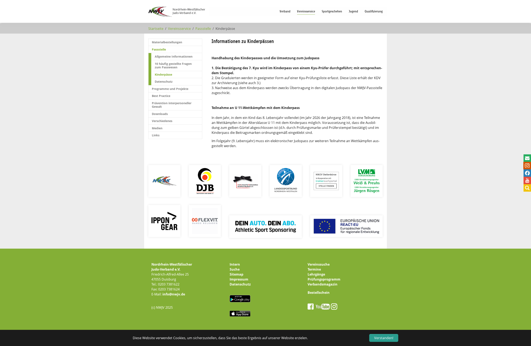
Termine (314, 269)
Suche (235, 269)
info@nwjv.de (173, 294)
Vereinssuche (319, 264)
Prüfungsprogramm (324, 279)
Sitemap (236, 274)
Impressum (239, 279)
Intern (235, 264)
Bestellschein (319, 292)
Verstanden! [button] (383, 338)
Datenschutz (240, 284)
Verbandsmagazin (322, 284)
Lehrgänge (316, 274)
